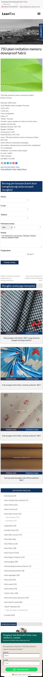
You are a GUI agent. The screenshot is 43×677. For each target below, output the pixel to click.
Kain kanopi (8, 496)
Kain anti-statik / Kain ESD (15, 610)
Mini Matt (8, 539)
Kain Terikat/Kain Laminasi (14, 500)
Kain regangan (10, 575)
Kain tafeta (8, 589)
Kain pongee (9, 562)
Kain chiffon (9, 505)
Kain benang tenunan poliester (16, 566)
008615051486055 (11, 7)
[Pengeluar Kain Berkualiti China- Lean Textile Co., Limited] (8, 16)
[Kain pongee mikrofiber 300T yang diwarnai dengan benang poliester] (21, 331)
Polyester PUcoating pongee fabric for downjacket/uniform (10, 278)
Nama (5, 652)
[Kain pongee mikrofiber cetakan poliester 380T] (21, 377)
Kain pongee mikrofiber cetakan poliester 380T (21, 385)
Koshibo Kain (9, 530)
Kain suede (8, 584)
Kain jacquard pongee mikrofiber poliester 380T (21, 479)
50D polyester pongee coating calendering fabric (33, 278)
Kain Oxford (9, 553)
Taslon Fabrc (9, 593)
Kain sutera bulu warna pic (14, 598)
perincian (11, 333)
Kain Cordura (9, 509)
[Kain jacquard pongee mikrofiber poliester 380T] (21, 471)
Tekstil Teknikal (10, 607)
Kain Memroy (9, 544)
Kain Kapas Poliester (12, 557)
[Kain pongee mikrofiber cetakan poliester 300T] (21, 427)
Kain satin (8, 580)
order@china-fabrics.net (31, 7)
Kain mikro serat (10, 535)
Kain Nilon (9, 521)
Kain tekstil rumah (11, 602)
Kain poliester (37, 34)
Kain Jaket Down (20, 169)
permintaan (32, 333)
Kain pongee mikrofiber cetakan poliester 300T (21, 435)
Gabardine (8, 526)
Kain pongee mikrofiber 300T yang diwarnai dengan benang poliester (21, 339)
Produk (7, 615)
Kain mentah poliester (13, 571)
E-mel (5, 660)
